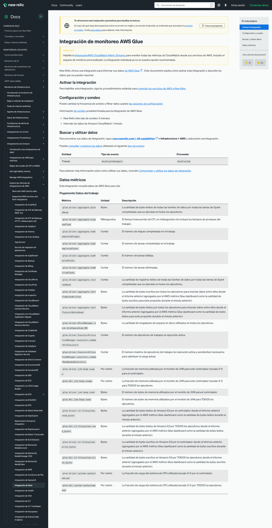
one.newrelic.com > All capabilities (134, 138)
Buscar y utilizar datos (252, 39)
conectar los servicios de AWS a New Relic (162, 88)
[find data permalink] (99, 132)
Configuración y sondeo (252, 33)
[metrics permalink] (88, 179)
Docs (54, 5)
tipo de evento (136, 145)
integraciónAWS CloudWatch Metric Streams (100, 55)
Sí (247, 62)
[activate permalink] (98, 82)
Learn (79, 5)
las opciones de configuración (146, 103)
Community (66, 5)
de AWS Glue (132, 70)
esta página (96, 30)
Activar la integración (251, 27)
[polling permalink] (102, 97)
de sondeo (80, 110)
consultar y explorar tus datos (85, 145)
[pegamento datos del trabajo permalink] (100, 193)
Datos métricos (249, 45)
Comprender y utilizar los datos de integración (165, 170)
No (260, 62)
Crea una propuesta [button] (213, 25)
